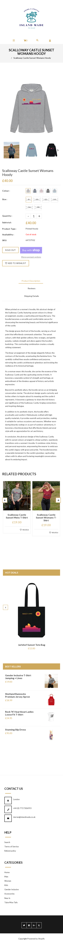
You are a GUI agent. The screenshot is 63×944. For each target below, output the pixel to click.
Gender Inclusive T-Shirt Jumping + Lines (18, 676)
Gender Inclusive (11, 889)
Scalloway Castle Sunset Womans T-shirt (46, 517)
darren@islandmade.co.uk (24, 817)
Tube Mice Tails (11, 902)
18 (38, 207)
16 (29, 207)
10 (37, 199)
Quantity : (7, 216)
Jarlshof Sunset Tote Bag (31, 644)
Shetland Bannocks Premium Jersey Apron (17, 695)
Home (7, 872)
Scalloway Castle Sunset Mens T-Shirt (17, 516)
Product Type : (9, 229)
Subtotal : (7, 222)
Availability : (8, 234)
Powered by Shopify (36, 939)
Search (7, 842)
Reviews (31, 288)
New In (7, 898)
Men (6, 876)
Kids (6, 885)
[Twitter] (24, 925)
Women (7, 881)
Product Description (31, 281)
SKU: (4, 240)
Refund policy (10, 851)
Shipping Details (31, 296)
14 (54, 199)
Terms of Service (11, 846)
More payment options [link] (31, 257)
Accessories (9, 894)
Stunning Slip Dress (15, 729)
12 (46, 199)
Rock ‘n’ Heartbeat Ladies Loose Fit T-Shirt (19, 713)
